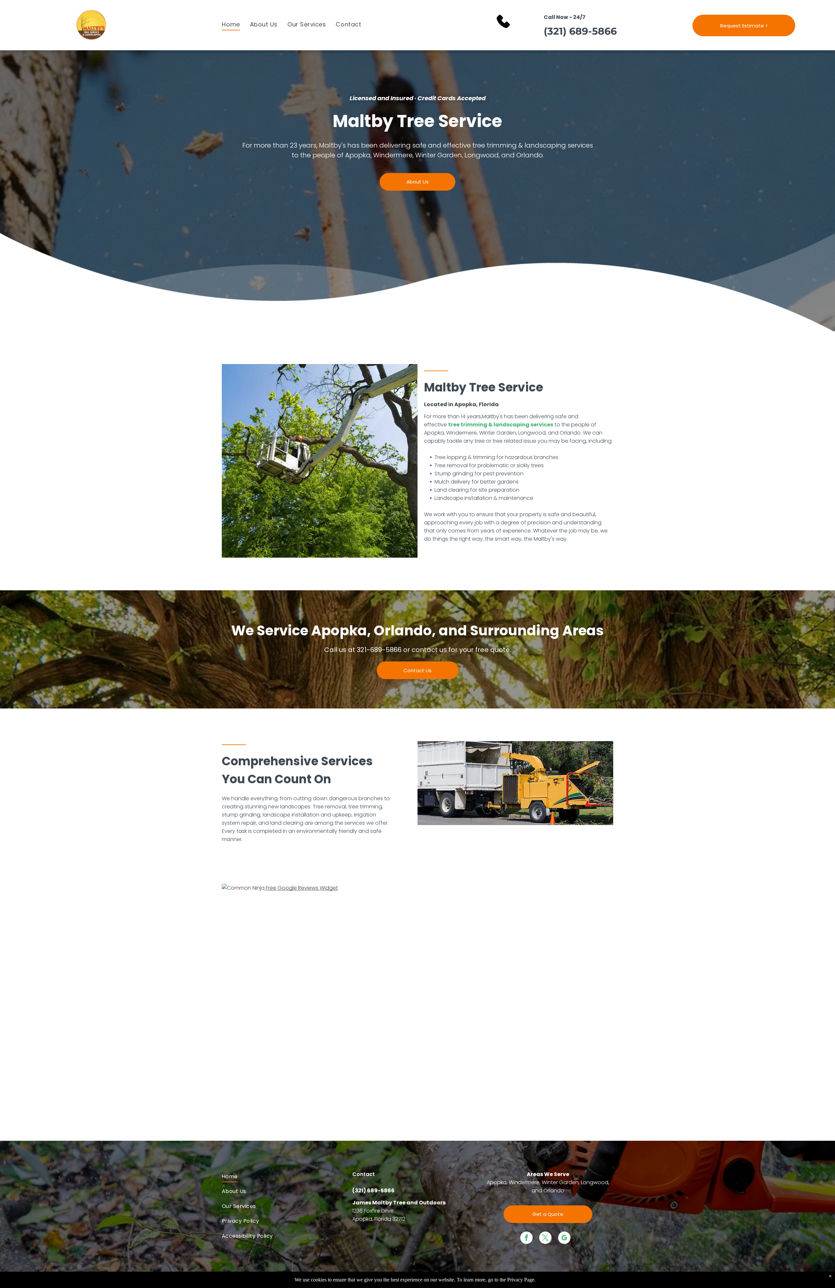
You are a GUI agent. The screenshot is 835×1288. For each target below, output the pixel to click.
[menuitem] (231, 24)
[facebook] (526, 1239)
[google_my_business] (564, 1239)
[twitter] (545, 1239)
